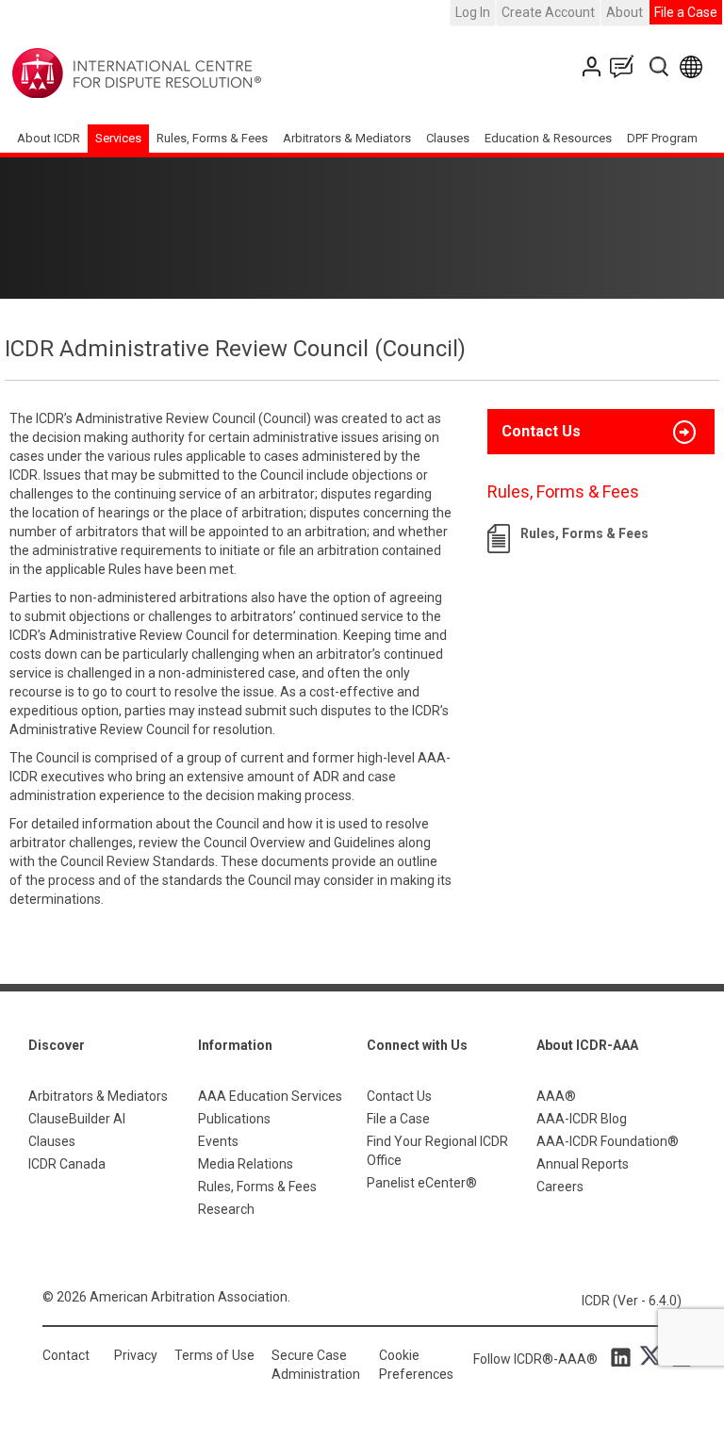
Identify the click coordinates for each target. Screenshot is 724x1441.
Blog (626, 66)
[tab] (601, 431)
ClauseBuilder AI (76, 1118)
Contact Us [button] (541, 431)
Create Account (548, 12)
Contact (66, 1355)
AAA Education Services (270, 1096)
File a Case (685, 12)
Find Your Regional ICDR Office (437, 1151)
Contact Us (593, 66)
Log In (472, 12)
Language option (694, 66)
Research (226, 1209)
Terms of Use (214, 1355)
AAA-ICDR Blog (581, 1118)
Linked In (624, 1356)
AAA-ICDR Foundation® (607, 1141)
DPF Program (662, 138)
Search (660, 66)
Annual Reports (582, 1163)
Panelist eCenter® (422, 1182)
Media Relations (245, 1163)
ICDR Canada (67, 1163)
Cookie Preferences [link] (416, 1365)
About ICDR (48, 138)
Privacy (135, 1355)
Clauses (447, 138)
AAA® (556, 1096)
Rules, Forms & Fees (212, 138)
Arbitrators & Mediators (98, 1096)
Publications (234, 1118)
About (624, 12)
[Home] (195, 73)
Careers (560, 1186)
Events (218, 1141)
